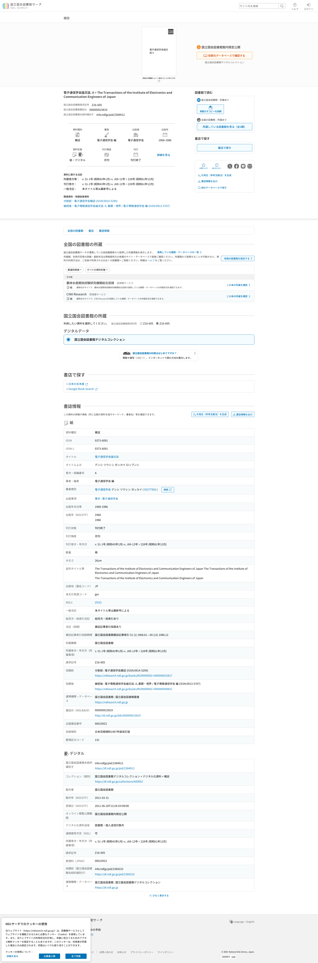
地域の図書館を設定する (237, 258)
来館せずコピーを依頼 (210, 111)
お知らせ (121, 952)
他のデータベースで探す (214, 187)
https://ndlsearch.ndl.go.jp (111, 702)
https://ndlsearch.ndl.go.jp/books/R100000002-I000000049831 (133, 689)
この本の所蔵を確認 (237, 285)
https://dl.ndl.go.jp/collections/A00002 (119, 781)
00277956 (150, 489)
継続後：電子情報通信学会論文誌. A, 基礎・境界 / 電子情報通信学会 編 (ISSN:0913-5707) (117, 206)
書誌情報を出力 (209, 181)
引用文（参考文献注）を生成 (216, 175)
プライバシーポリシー (142, 952)
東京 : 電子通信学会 (106, 498)
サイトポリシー (166, 952)
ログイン (308, 8)
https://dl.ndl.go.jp (106, 887)
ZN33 (98, 602)
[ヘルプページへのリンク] (159, 80)
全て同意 (76, 956)
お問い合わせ (106, 952)
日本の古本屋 (76, 384)
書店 (91, 231)
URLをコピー (217, 168)
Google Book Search (81, 389)
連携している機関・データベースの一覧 (178, 252)
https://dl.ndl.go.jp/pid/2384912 (114, 768)
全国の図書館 (75, 231)
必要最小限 (49, 956)
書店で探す (224, 148)
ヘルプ (294, 8)
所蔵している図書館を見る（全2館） (225, 127)
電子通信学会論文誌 (107, 457)
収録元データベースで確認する (226, 55)
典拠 (166, 489)
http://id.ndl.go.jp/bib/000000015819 (118, 715)
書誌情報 (104, 231)
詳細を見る (163, 155)
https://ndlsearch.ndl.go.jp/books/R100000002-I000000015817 (133, 675)
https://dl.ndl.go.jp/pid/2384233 (114, 874)
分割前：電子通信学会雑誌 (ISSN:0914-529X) (90, 201)
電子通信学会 (103, 489)
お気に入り (203, 168)
